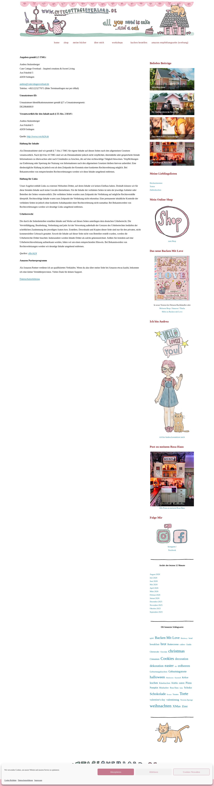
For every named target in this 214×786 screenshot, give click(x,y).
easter (169, 666)
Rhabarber (164, 687)
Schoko (188, 687)
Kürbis (174, 683)
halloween (157, 677)
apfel (152, 638)
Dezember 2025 (156, 602)
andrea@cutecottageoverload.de (34, 84)
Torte (184, 693)
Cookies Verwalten (191, 772)
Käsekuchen (164, 683)
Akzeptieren (115, 772)
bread (190, 638)
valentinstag (172, 699)
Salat (181, 688)
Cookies (167, 658)
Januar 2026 (154, 598)
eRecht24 (32, 253)
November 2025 (156, 605)
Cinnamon (154, 659)
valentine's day (157, 699)
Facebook (172, 550)
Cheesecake (154, 652)
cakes (182, 644)
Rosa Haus (174, 688)
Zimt (185, 706)
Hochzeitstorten (156, 183)
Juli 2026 (153, 578)
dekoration (156, 666)
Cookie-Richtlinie (10, 780)
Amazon (175, 308)
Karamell (178, 678)
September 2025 (156, 612)
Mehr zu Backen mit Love (172, 312)
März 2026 (154, 591)
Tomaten (175, 694)
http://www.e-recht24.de (38, 136)
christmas (176, 651)
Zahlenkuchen (155, 190)
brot (163, 644)
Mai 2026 (154, 584)
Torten (152, 186)
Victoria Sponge (186, 700)
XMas (177, 706)
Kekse (185, 677)
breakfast (154, 644)
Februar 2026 (155, 595)
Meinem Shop (164, 308)
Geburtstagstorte (177, 671)
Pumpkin (154, 687)
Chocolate (163, 652)
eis (176, 666)
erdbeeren (184, 666)
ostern (181, 683)
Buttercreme (173, 644)
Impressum (38, 780)
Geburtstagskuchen (158, 672)
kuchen (154, 682)
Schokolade (158, 694)
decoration (181, 659)
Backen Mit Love (167, 638)
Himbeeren (170, 678)
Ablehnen (153, 772)
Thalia (182, 308)
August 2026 (155, 574)
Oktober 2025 (155, 608)
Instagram (171, 547)
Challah (188, 645)
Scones (169, 694)
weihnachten (160, 705)
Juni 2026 (154, 581)
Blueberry (184, 638)
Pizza (188, 682)
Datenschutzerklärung (25, 780)
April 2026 (154, 588)
